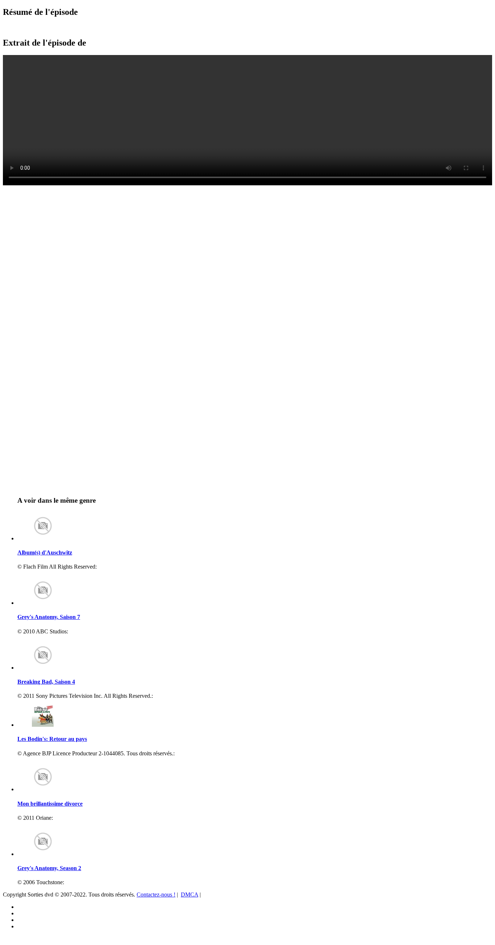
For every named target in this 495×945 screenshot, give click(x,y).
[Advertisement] (45, 203)
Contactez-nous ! (156, 894)
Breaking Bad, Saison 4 (46, 682)
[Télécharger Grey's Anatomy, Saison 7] (43, 603)
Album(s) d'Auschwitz (44, 552)
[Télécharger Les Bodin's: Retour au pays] (43, 725)
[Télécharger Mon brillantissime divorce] (43, 789)
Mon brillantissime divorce (50, 804)
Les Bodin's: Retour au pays (52, 739)
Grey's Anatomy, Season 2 (49, 868)
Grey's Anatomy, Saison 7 (48, 617)
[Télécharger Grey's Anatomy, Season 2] (43, 854)
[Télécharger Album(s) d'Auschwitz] (43, 538)
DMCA (189, 894)
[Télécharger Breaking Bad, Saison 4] (43, 668)
